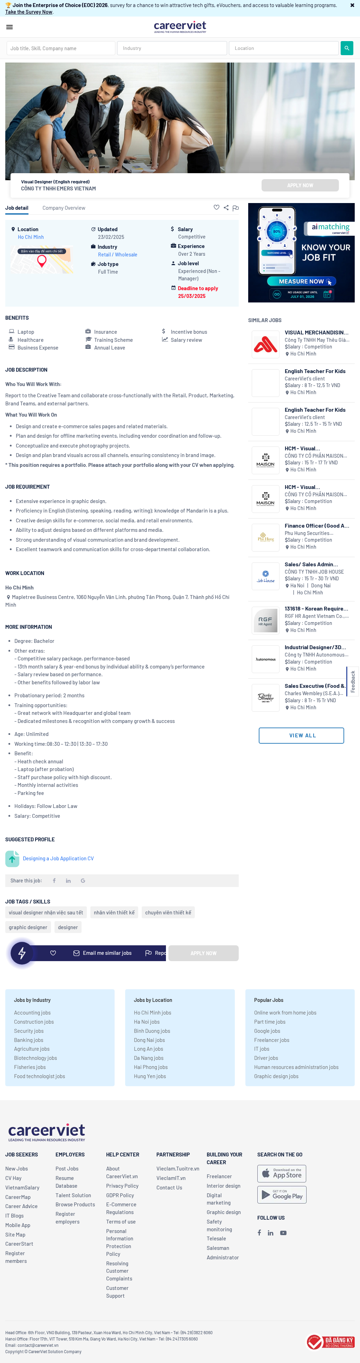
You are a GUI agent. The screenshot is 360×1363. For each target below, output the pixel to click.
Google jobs (267, 1031)
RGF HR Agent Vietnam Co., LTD (315, 616)
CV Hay (13, 1178)
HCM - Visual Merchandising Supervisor (317, 448)
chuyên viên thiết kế (168, 912)
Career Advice (21, 1206)
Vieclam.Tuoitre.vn (177, 1168)
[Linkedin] (270, 1233)
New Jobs (16, 1168)
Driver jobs (266, 1058)
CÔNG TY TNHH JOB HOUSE (314, 572)
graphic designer (28, 927)
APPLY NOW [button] (300, 185)
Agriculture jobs (32, 1048)
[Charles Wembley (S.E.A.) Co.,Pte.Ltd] (265, 697)
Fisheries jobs (30, 1067)
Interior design (223, 1185)
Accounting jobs (32, 1012)
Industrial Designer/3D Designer (313, 647)
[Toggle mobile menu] (9, 27)
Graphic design (224, 1212)
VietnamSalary (22, 1187)
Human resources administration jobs (296, 1067)
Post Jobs (67, 1168)
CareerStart (19, 1243)
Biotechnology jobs (35, 1058)
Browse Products (75, 1204)
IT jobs (261, 1048)
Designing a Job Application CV (58, 858)
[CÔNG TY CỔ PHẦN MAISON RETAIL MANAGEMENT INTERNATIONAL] (265, 460)
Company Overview (64, 207)
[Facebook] (259, 1233)
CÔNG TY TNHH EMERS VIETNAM (58, 188)
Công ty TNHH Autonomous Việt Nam (315, 655)
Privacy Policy (122, 1185)
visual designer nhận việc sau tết (46, 912)
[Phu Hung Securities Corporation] (265, 537)
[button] (352, 5)
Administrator (223, 1257)
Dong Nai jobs (149, 1040)
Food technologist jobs (39, 1076)
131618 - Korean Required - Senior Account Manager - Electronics (317, 608)
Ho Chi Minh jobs (152, 1012)
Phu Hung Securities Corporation (307, 533)
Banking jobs (28, 1040)
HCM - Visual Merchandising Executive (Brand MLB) (316, 486)
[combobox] (61, 48)
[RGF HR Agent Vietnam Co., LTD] (265, 620)
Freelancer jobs (271, 1040)
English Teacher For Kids (315, 370)
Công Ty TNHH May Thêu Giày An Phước (316, 340)
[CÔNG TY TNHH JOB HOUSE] (265, 576)
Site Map (15, 1234)
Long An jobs (148, 1048)
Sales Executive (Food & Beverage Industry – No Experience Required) (315, 685)
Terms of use (121, 1221)
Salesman (218, 1248)
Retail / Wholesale (117, 254)
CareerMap (18, 1197)
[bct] (330, 1341)
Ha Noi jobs (147, 1021)
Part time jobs (269, 1021)
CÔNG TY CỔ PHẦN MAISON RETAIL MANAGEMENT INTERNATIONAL (314, 456)
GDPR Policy (120, 1195)
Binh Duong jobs (152, 1031)
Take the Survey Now (28, 11)
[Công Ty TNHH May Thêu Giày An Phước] (265, 344)
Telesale (216, 1238)
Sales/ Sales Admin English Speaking (309, 564)
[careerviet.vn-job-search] (281, 1173)
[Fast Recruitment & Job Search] (180, 26)
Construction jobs (34, 1021)
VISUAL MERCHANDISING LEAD (316, 332)
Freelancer (219, 1176)
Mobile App (17, 1225)
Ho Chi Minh (31, 237)
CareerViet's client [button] (305, 378)
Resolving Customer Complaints (119, 1271)
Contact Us (169, 1187)
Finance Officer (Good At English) (316, 525)
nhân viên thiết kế (114, 912)
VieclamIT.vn (171, 1178)
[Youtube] (283, 1233)
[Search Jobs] (347, 48)
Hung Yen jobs (150, 1076)
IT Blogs (14, 1215)
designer (68, 927)
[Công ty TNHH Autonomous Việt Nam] (265, 659)
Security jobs (29, 1031)
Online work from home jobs (285, 1012)
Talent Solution (73, 1195)
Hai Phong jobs (151, 1067)
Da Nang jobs (148, 1058)
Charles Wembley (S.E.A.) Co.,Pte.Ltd (312, 693)
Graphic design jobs (276, 1076)
